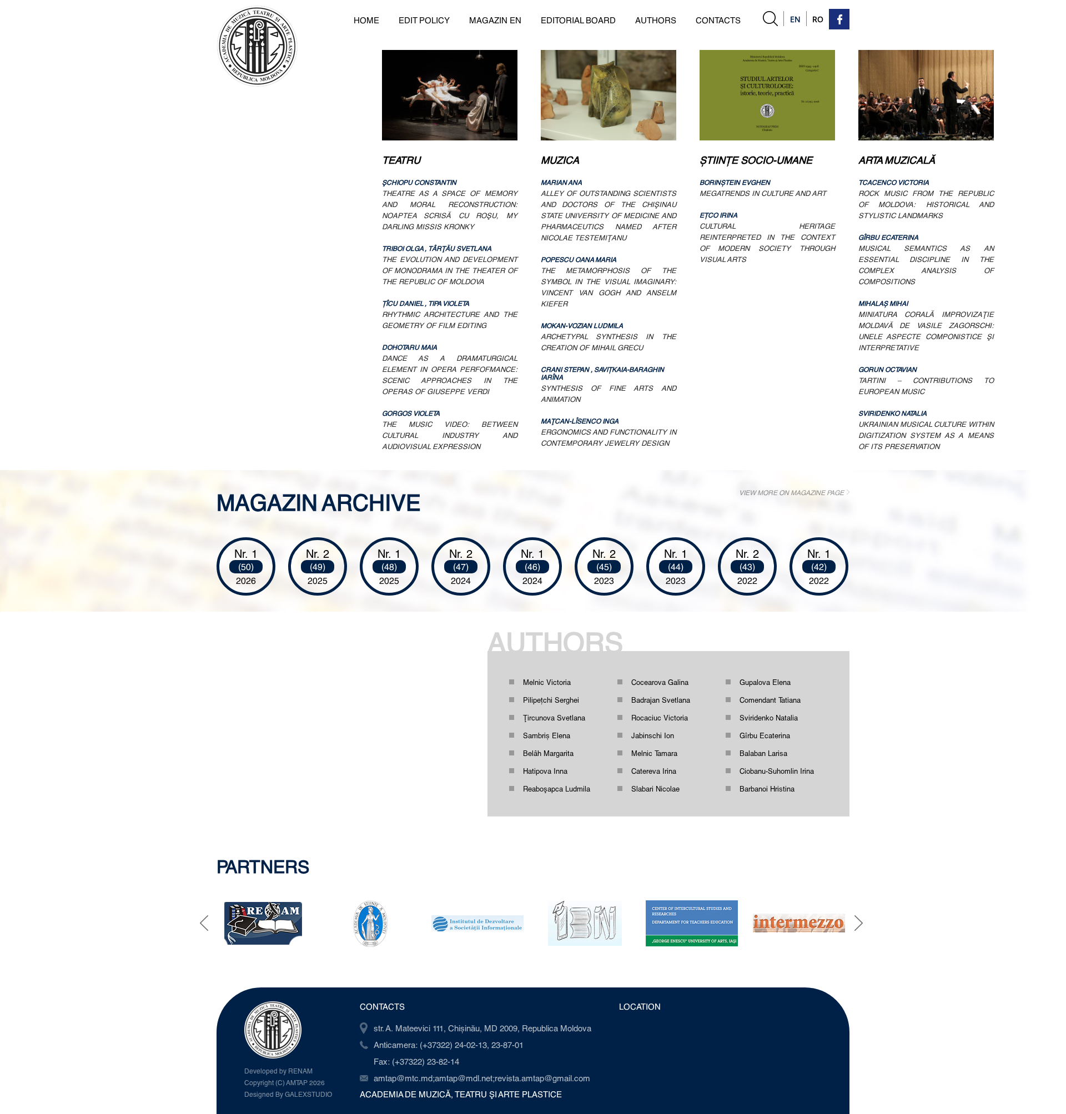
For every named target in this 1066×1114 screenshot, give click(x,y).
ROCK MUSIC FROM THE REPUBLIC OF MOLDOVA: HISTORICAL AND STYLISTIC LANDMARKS (926, 204)
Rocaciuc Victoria (659, 717)
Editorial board (578, 20)
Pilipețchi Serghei (551, 699)
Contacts (718, 20)
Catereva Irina (653, 771)
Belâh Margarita (548, 753)
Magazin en (495, 20)
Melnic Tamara (654, 753)
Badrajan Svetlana (660, 699)
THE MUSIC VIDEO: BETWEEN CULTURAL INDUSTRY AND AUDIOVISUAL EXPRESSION (449, 435)
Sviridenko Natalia (769, 717)
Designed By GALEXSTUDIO (288, 1094)
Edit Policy (424, 20)
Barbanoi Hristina (767, 788)
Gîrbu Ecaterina (765, 735)
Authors (655, 20)
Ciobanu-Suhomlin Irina (777, 771)
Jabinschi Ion (652, 735)
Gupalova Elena (765, 682)
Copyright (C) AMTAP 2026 (284, 1082)
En (795, 19)
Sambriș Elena (546, 735)
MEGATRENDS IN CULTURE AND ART (763, 193)
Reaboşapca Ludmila (556, 788)
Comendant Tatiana (770, 699)
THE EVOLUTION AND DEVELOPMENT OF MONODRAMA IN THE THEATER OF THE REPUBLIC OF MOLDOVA (449, 270)
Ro (817, 19)
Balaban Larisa (763, 753)
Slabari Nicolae (655, 788)
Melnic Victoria (547, 682)
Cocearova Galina (659, 682)
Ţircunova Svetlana (554, 717)
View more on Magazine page (791, 492)
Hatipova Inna (545, 771)
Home (366, 20)
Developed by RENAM (278, 1071)
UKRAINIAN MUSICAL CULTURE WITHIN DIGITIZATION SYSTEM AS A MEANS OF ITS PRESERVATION (926, 435)
